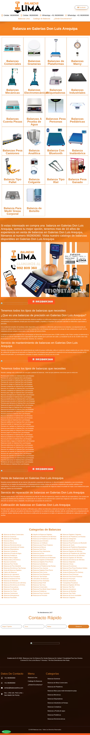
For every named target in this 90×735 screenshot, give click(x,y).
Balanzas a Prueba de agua (56, 711)
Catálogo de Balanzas (41, 19)
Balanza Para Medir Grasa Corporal (12, 211)
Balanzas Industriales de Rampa (58, 703)
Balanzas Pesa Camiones (12, 152)
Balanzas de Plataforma (55, 686)
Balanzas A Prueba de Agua (34, 121)
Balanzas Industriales (77, 91)
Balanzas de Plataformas (56, 62)
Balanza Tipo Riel (56, 181)
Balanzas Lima (24, 19)
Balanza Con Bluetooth (55, 152)
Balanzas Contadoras (54, 707)
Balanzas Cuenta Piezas (12, 120)
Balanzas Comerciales (12, 62)
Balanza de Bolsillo (34, 210)
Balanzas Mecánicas (12, 91)
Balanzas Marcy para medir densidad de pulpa (62, 691)
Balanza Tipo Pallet (12, 181)
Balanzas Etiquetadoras (55, 91)
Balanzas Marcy (77, 62)
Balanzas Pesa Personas (56, 120)
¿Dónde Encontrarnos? (63, 19)
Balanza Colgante (34, 181)
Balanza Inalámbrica (77, 152)
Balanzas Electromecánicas (36, 91)
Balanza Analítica (34, 152)
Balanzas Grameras (34, 62)
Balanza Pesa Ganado (77, 181)
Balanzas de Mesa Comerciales (58, 682)
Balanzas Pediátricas (77, 120)
